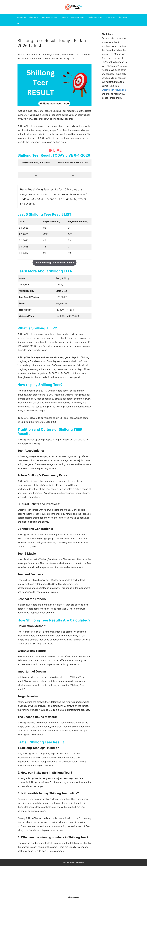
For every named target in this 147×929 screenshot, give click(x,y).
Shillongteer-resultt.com (114, 89)
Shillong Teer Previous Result (116, 17)
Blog (17, 23)
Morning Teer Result (95, 17)
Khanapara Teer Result (50, 17)
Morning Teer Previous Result (73, 17)
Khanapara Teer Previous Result (27, 17)
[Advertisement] (60, 881)
